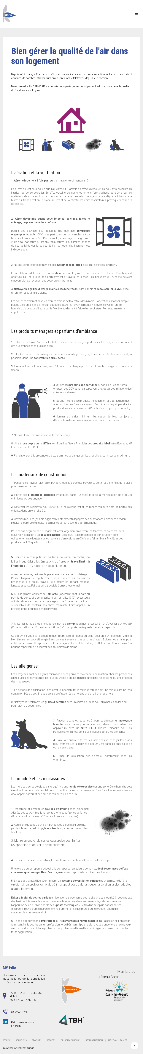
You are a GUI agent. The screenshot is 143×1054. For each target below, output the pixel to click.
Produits (36, 1040)
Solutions (21, 1040)
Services (51, 1040)
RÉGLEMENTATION (94, 1040)
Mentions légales (117, 1040)
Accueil (6, 1040)
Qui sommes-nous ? (70, 1040)
